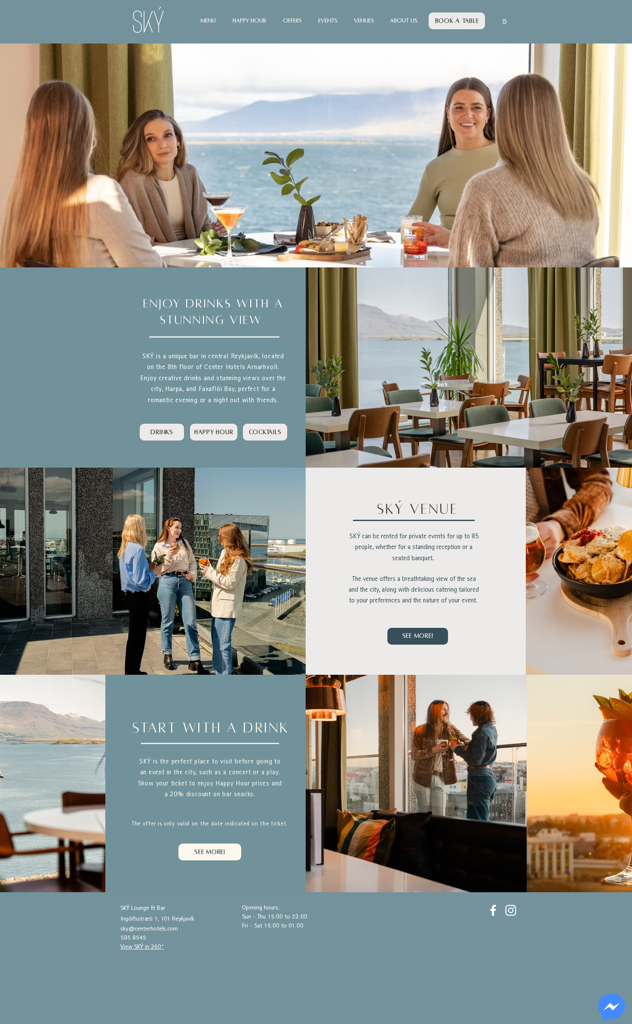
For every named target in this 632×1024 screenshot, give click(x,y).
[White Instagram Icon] (510, 910)
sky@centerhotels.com (149, 929)
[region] (612, 1007)
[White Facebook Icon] (493, 910)
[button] (212, 21)
